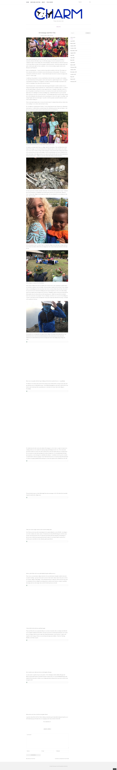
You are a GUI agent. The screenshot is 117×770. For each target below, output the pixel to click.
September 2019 (74, 50)
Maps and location (35, 2)
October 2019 (73, 48)
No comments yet (47, 721)
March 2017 (73, 79)
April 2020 (73, 41)
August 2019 (73, 53)
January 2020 (73, 45)
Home (27, 2)
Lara (52, 35)
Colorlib (57, 766)
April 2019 (73, 62)
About (43, 2)
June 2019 (72, 57)
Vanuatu (58, 26)
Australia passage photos (61, 758)
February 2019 (73, 67)
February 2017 (73, 81)
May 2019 (72, 60)
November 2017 (74, 72)
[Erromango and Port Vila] (47, 47)
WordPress (65, 766)
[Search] (90, 2)
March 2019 (73, 64)
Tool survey (50, 2)
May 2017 (72, 76)
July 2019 (72, 55)
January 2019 (73, 69)
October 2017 (73, 74)
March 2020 (73, 43)
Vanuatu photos (31, 758)
